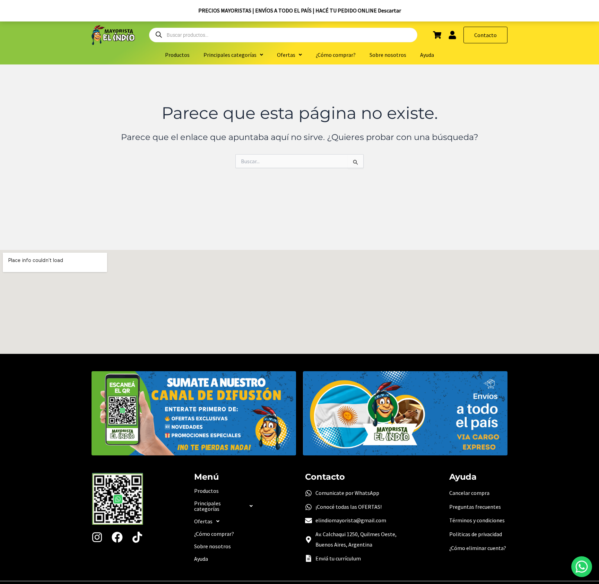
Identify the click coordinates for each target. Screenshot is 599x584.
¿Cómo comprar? (336, 55)
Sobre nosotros (388, 55)
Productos (177, 55)
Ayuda (427, 55)
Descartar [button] (389, 10)
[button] (233, 55)
